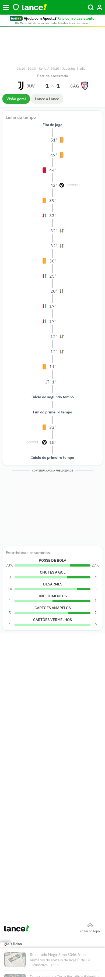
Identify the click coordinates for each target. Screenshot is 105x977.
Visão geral (16, 98)
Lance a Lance (47, 98)
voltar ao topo (90, 931)
